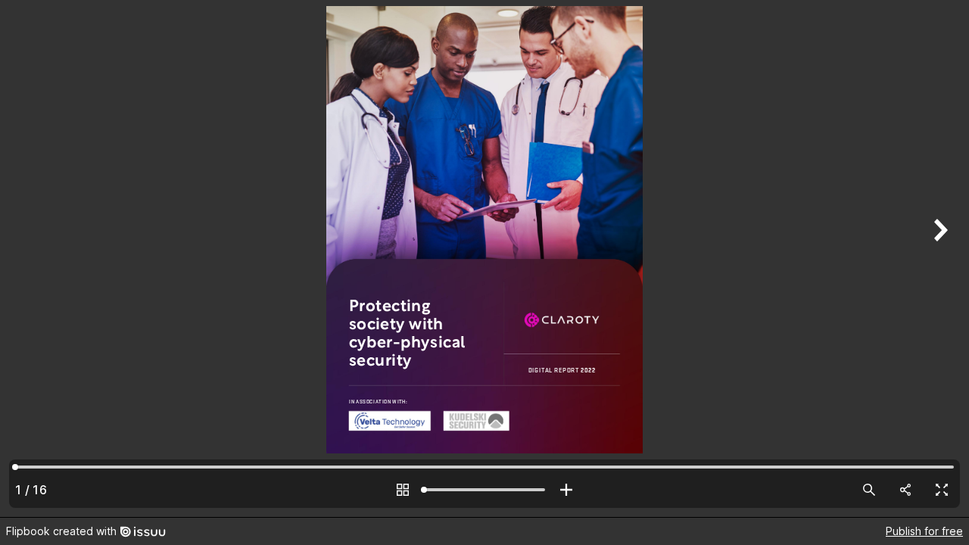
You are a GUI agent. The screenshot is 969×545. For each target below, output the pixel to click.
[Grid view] (403, 490)
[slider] (484, 489)
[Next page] (938, 258)
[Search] (869, 490)
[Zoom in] (566, 490)
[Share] (905, 490)
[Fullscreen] (942, 490)
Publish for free (924, 531)
